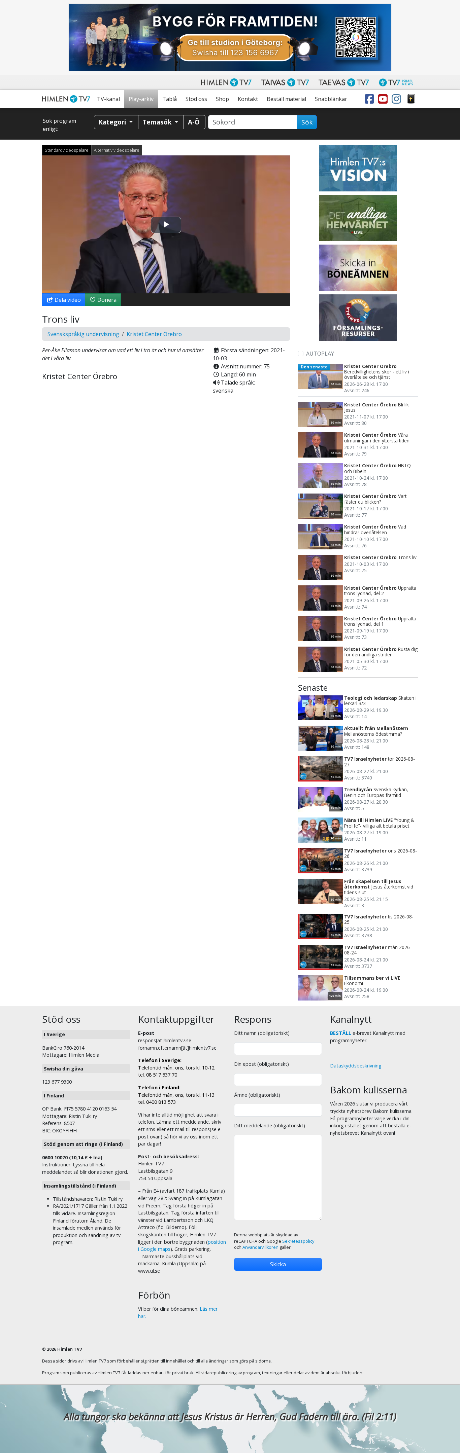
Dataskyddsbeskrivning (356, 1065)
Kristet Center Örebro (154, 334)
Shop (222, 99)
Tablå (169, 99)
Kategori (113, 121)
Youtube (384, 99)
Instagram (397, 99)
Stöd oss (196, 99)
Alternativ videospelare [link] (116, 150)
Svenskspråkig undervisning (83, 334)
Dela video (67, 299)
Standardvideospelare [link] (67, 150)
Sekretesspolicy (298, 1241)
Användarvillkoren (260, 1247)
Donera (106, 299)
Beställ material (286, 99)
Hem (67, 99)
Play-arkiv (141, 99)
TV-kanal (108, 99)
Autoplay (320, 353)
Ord (411, 99)
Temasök (157, 121)
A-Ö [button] (194, 121)
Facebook (370, 99)
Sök (307, 122)
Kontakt (248, 99)
